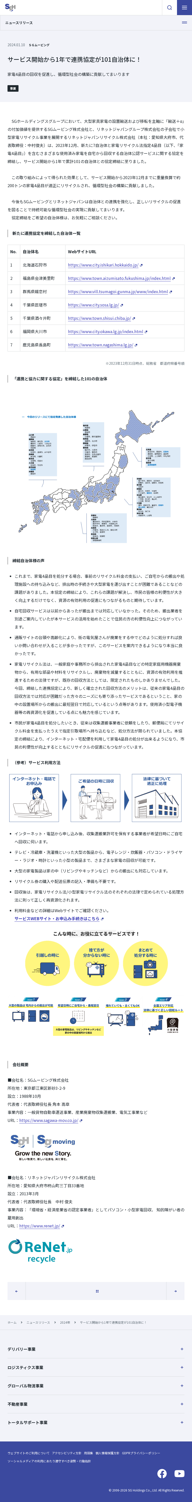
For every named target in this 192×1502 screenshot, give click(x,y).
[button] (96, 1349)
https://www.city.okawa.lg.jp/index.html (105, 331)
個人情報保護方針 (108, 1453)
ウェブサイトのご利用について (29, 1453)
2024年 (65, 1322)
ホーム (12, 1322)
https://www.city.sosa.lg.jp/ (93, 305)
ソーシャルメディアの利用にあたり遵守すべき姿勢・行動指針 (49, 1461)
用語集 (88, 1453)
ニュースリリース (38, 1322)
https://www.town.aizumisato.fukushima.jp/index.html (119, 278)
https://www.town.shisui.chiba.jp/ (99, 318)
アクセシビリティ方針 (67, 1453)
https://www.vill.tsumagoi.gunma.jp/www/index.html (118, 291)
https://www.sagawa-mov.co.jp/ (48, 1120)
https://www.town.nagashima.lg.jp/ (100, 345)
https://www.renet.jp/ (39, 1226)
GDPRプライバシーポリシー (141, 1453)
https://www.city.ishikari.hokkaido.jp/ (103, 265)
